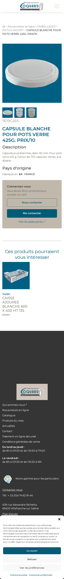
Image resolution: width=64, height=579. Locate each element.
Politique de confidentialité (40, 575)
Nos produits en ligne (21, 26)
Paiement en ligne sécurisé (19, 436)
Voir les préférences (32, 567)
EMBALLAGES (46, 26)
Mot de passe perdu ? (32, 221)
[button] (59, 519)
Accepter (32, 550)
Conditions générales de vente (21, 441)
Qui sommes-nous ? (14, 404)
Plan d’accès (10, 514)
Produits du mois (12, 420)
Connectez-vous (19, 186)
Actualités (8, 425)
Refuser (32, 559)
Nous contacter (32, 202)
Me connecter (32, 213)
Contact (7, 431)
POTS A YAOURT (13, 30)
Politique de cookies (18, 575)
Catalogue (8, 415)
